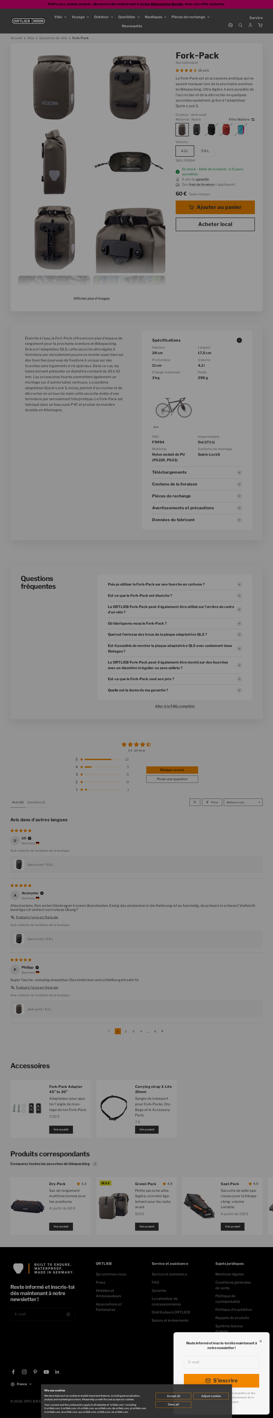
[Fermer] (261, 1341)
